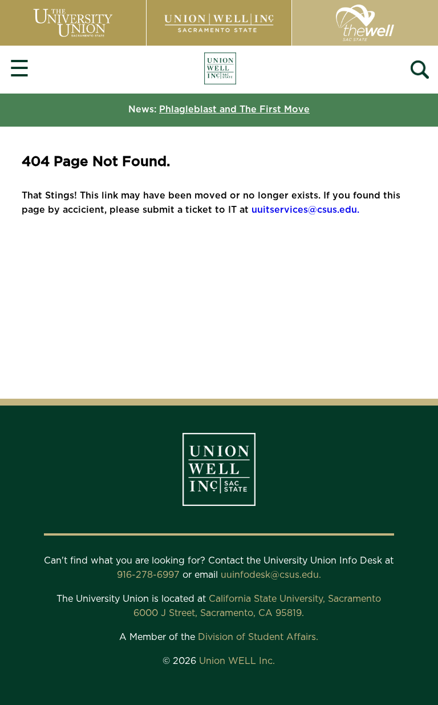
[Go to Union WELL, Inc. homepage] (220, 69)
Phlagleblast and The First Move (234, 109)
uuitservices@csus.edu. (305, 209)
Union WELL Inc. (237, 661)
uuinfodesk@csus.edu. (271, 575)
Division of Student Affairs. (258, 637)
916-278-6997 (149, 575)
